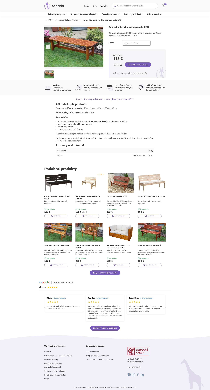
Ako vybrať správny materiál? (119, 99)
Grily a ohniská (154, 14)
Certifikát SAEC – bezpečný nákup (58, 355)
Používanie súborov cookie (55, 375)
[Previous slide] (48, 46)
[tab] (79, 99)
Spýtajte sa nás (140, 73)
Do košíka (57, 216)
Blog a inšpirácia (92, 352)
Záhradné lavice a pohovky (76, 20)
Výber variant (120, 216)
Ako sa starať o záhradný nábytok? (100, 359)
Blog (95, 6)
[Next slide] (99, 46)
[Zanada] (54, 5)
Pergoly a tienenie (110, 14)
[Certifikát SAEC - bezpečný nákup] (146, 351)
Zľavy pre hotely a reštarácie (97, 355)
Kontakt (103, 6)
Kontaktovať (133, 367)
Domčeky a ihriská (132, 14)
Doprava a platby (51, 359)
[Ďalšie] (165, 308)
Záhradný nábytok (56, 14)
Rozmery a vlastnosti (93, 99)
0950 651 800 (136, 359)
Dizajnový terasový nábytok (83, 14)
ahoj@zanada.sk (136, 362)
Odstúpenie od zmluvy (53, 363)
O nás (86, 6)
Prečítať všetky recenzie (105, 328)
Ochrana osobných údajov (54, 371)
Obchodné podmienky (53, 367)
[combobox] (137, 43)
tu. (135, 387)
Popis (78, 99)
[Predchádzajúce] (45, 308)
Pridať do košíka (139, 65)
